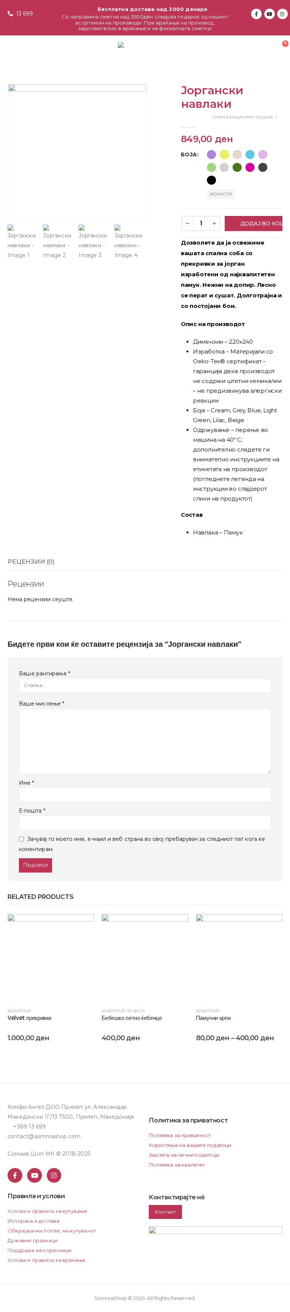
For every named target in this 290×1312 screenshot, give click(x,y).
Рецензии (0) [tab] (31, 561)
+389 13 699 (29, 1126)
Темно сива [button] (262, 167)
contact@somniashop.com (44, 1136)
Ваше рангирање (44, 673)
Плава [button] (250, 154)
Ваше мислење (41, 703)
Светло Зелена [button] (211, 167)
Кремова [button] (237, 154)
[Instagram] (282, 14)
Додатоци (19, 1010)
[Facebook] (256, 14)
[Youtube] (269, 14)
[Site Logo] (139, 47)
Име (26, 782)
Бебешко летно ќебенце (132, 1018)
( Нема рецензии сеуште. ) (245, 116)
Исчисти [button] (221, 194)
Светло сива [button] (224, 167)
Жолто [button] (224, 154)
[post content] (51, 957)
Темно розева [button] (250, 167)
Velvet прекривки (29, 1018)
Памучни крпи (213, 1018)
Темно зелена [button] (237, 167)
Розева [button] (262, 154)
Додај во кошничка (261, 223)
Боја (189, 154)
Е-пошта (32, 810)
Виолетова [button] (211, 154)
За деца (135, 1010)
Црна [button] (211, 180)
